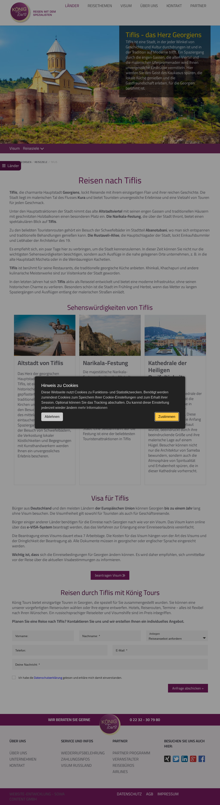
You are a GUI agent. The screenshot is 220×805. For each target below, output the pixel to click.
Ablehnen (52, 416)
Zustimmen (166, 416)
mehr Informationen (92, 407)
